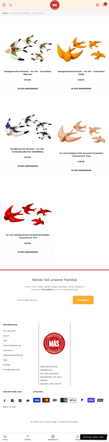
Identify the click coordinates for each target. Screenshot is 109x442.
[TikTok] (20, 400)
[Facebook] (4, 400)
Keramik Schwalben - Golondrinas (27, 13)
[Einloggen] (97, 5)
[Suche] (10, 5)
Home (5, 13)
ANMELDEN (83, 300)
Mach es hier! (9, 407)
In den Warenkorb (28, 88)
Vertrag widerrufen (93, 437)
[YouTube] (28, 400)
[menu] (4, 5)
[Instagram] (12, 400)
